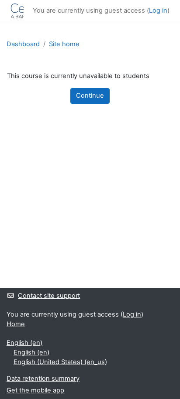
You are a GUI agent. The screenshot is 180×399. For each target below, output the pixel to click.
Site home (64, 44)
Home (16, 324)
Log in (158, 10)
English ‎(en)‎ (24, 343)
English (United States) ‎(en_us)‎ (60, 362)
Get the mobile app (35, 390)
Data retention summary (43, 378)
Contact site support (49, 296)
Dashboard (23, 44)
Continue (90, 95)
